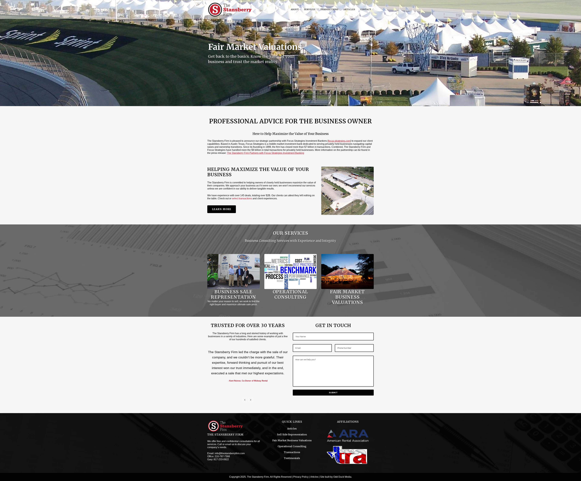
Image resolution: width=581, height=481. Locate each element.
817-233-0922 (221, 459)
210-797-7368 (222, 456)
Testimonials (292, 458)
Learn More (221, 209)
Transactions (292, 452)
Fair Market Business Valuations (292, 440)
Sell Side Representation (292, 434)
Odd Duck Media (342, 477)
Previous (245, 399)
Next (250, 399)
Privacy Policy (301, 477)
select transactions (242, 198)
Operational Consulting (292, 446)
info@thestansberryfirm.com (230, 453)
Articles (292, 428)
